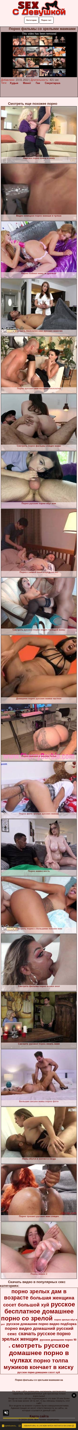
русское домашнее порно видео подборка (41, 1324)
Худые (14, 83)
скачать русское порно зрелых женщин (36, 1336)
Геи (38, 83)
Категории (31, 20)
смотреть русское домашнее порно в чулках (39, 1353)
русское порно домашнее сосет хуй (38, 1372)
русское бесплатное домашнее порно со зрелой (38, 1311)
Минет (27, 83)
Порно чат (46, 20)
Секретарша (52, 83)
